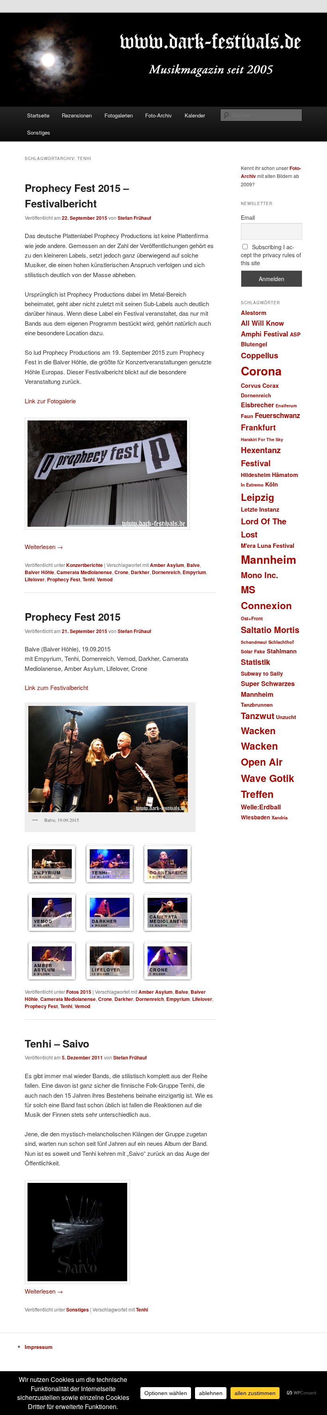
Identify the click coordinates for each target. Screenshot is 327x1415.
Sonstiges (38, 132)
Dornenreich (166, 572)
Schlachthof (281, 642)
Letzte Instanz (260, 509)
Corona (261, 370)
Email (248, 217)
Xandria (280, 817)
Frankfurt (258, 427)
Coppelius (259, 355)
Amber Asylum (167, 565)
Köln (271, 484)
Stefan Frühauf (134, 217)
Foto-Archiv (158, 115)
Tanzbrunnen (257, 704)
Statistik (255, 662)
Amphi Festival (264, 333)
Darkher (140, 572)
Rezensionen (77, 115)
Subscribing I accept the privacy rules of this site (271, 255)
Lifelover (35, 579)
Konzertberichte (84, 565)
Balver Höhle (39, 572)
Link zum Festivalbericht (56, 687)
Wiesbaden (255, 817)
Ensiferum (286, 405)
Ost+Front (252, 618)
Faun (247, 416)
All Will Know (262, 323)
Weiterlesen (44, 546)
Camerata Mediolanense (84, 572)
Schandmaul (254, 642)
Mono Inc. (259, 574)
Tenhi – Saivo (57, 1043)
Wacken (258, 730)
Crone (121, 572)
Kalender (195, 115)
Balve (193, 565)
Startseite (38, 115)
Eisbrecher (257, 404)
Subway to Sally (262, 673)
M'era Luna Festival (267, 545)
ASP (295, 334)
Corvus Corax (260, 385)
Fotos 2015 (78, 991)
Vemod (104, 579)
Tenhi (89, 579)
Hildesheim (255, 475)
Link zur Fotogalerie (50, 401)
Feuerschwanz (277, 415)
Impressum (39, 1347)
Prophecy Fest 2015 (72, 616)
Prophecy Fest (63, 579)
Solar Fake (253, 651)
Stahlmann (282, 651)
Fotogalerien (118, 115)
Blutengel (254, 344)
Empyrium (194, 572)
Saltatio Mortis (270, 629)
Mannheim (268, 559)
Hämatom (285, 475)
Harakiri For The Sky (262, 439)
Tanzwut (257, 715)
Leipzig (257, 497)
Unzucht (286, 717)
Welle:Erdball (261, 806)
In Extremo (252, 484)
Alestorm (253, 313)
